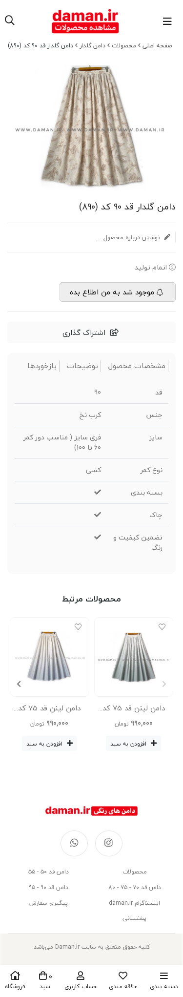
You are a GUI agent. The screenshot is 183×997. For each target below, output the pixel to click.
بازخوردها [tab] (42, 366)
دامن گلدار (92, 46)
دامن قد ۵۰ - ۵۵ (48, 872)
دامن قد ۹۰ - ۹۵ (48, 887)
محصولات (124, 46)
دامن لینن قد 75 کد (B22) (133, 710)
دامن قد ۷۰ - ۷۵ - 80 (134, 887)
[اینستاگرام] (109, 843)
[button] (18, 684)
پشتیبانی (134, 918)
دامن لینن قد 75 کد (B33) (49, 710)
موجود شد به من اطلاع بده (112, 292)
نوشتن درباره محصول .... (129, 237)
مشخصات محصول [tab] (136, 366)
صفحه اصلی (157, 46)
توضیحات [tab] (82, 366)
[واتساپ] (74, 843)
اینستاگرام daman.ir (134, 903)
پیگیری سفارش (48, 903)
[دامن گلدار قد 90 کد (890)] (91, 811)
